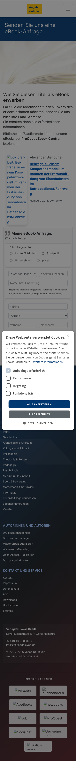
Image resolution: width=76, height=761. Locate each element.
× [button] (67, 335)
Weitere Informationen (48, 362)
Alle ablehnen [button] (39, 414)
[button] (38, 423)
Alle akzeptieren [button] (39, 404)
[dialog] (38, 380)
